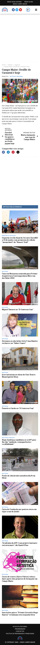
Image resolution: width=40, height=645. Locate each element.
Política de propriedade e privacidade (20, 633)
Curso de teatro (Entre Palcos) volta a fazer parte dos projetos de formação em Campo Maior (19, 579)
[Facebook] (13, 9)
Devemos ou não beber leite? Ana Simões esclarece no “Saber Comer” (20, 342)
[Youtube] (20, 9)
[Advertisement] (20, 35)
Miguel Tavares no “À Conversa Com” (17, 309)
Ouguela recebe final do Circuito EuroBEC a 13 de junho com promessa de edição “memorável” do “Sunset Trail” (20, 240)
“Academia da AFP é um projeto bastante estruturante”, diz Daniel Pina (19, 544)
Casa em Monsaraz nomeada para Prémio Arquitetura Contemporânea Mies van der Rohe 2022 (19, 276)
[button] (28, 10)
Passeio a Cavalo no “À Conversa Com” (18, 408)
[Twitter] (16, 9)
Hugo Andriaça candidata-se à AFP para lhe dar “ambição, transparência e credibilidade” (19, 442)
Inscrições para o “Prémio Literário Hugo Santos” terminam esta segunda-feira (20, 614)
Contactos (20, 631)
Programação (20, 629)
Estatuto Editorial (20, 626)
